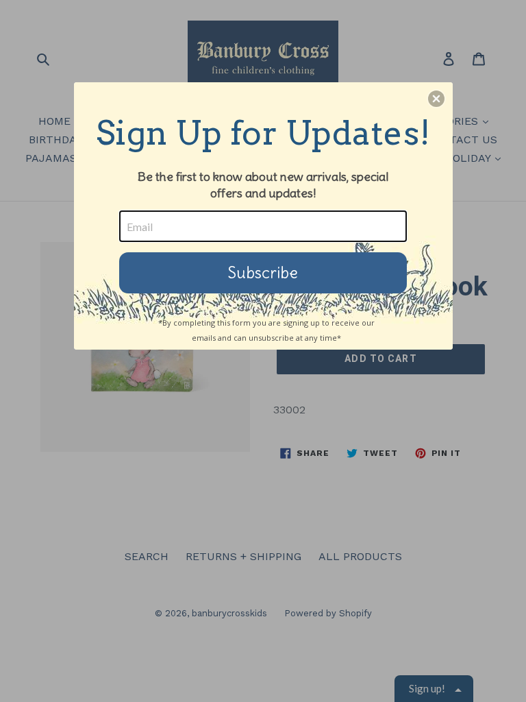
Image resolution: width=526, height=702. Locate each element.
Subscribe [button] (263, 272)
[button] (436, 98)
